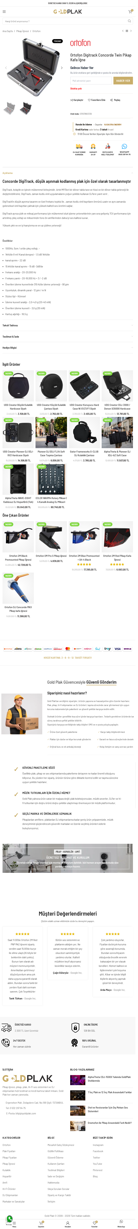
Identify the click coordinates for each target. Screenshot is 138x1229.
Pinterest (97, 1170)
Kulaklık (6, 1170)
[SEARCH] (129, 21)
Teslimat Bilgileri (56, 1170)
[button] (6, 67)
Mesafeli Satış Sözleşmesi (61, 1144)
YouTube (97, 1163)
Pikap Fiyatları (10, 1157)
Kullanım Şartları (56, 1163)
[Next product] (131, 31)
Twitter (96, 1157)
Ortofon (36, 31)
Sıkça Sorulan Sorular (58, 1188)
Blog (95, 1176)
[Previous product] (123, 31)
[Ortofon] (84, 44)
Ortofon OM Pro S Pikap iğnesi (51, 555)
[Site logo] (68, 11)
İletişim (51, 1201)
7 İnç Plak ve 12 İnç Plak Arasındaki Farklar (110, 1092)
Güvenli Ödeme (55, 1157)
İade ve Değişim (56, 1176)
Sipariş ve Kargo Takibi (59, 1195)
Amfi (5, 1182)
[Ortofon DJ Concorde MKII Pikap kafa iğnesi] (18, 588)
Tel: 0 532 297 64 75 (16, 1107)
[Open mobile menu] (4, 11)
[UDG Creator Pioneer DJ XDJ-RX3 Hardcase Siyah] (18, 432)
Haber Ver (123, 80)
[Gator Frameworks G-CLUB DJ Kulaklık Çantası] (84, 432)
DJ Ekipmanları (10, 1195)
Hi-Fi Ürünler (9, 1188)
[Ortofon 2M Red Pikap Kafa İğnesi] (117, 536)
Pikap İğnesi (22, 31)
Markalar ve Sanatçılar (14, 1201)
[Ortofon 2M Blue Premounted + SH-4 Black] (84, 536)
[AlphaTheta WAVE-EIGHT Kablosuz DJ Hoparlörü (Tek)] (18, 479)
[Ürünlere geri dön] (127, 31)
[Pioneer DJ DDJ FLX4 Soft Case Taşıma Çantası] (51, 432)
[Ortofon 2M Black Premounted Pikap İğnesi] (18, 536)
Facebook (98, 1151)
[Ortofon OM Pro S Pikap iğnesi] (51, 536)
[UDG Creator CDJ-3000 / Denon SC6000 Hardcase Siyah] (117, 385)
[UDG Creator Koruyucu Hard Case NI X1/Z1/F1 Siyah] (84, 385)
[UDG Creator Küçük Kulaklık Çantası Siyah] (51, 385)
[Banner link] (68, 858)
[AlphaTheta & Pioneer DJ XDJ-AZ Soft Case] (117, 432)
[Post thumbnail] (77, 1080)
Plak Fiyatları (9, 1151)
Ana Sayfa (8, 31)
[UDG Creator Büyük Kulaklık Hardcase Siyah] (18, 385)
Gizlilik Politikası (55, 1151)
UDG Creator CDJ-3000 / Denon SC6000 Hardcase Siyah (117, 408)
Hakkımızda (53, 1182)
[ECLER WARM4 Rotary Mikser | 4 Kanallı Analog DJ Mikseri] (51, 479)
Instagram (98, 1144)
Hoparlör (7, 1176)
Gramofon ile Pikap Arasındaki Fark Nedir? (110, 1122)
